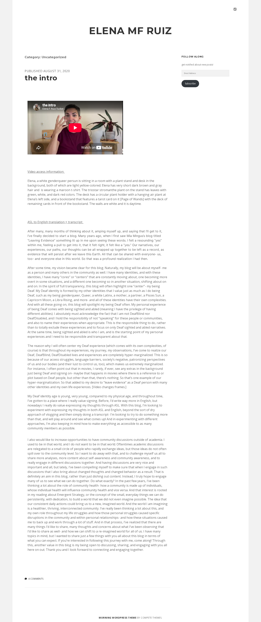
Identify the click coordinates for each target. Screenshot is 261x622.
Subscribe (190, 83)
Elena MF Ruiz (130, 31)
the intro (41, 78)
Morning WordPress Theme (117, 617)
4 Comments (36, 578)
